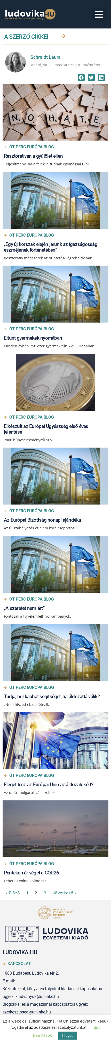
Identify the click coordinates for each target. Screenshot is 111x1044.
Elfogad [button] (67, 1035)
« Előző (12, 892)
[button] (99, 14)
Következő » (65, 892)
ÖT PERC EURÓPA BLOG (31, 146)
